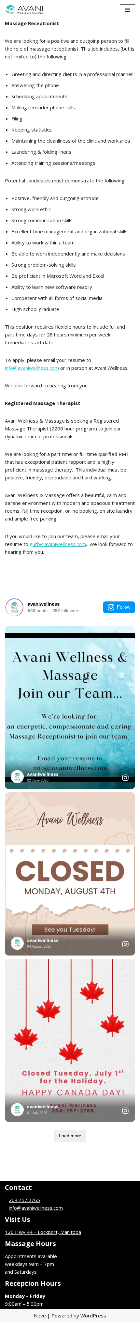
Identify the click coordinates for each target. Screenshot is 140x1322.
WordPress (93, 1315)
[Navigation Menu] (127, 9)
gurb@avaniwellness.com (58, 544)
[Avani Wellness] (24, 10)
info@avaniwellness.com (32, 368)
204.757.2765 (24, 1200)
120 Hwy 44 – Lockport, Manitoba (43, 1232)
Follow (123, 607)
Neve (40, 1315)
